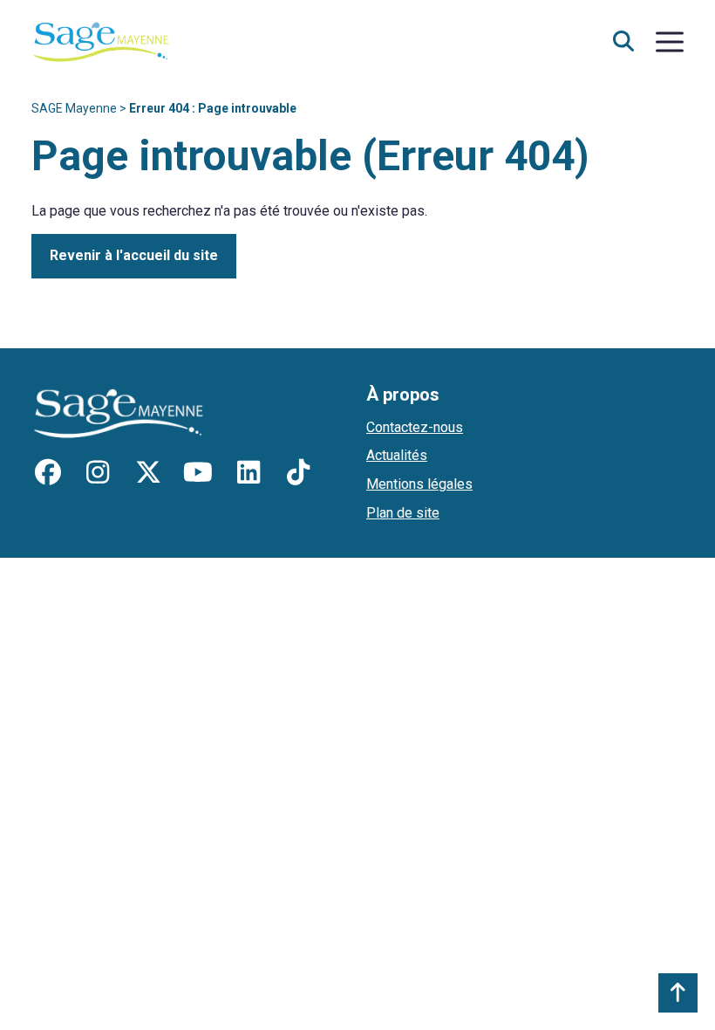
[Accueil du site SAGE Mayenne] (101, 41)
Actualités (396, 455)
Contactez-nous (414, 427)
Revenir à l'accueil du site (134, 255)
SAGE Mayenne (74, 108)
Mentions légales (419, 484)
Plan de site (402, 513)
